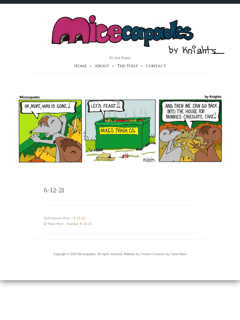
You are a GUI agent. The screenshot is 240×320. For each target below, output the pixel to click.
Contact (156, 66)
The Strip (127, 66)
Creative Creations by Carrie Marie (163, 254)
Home (80, 66)
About (102, 66)
